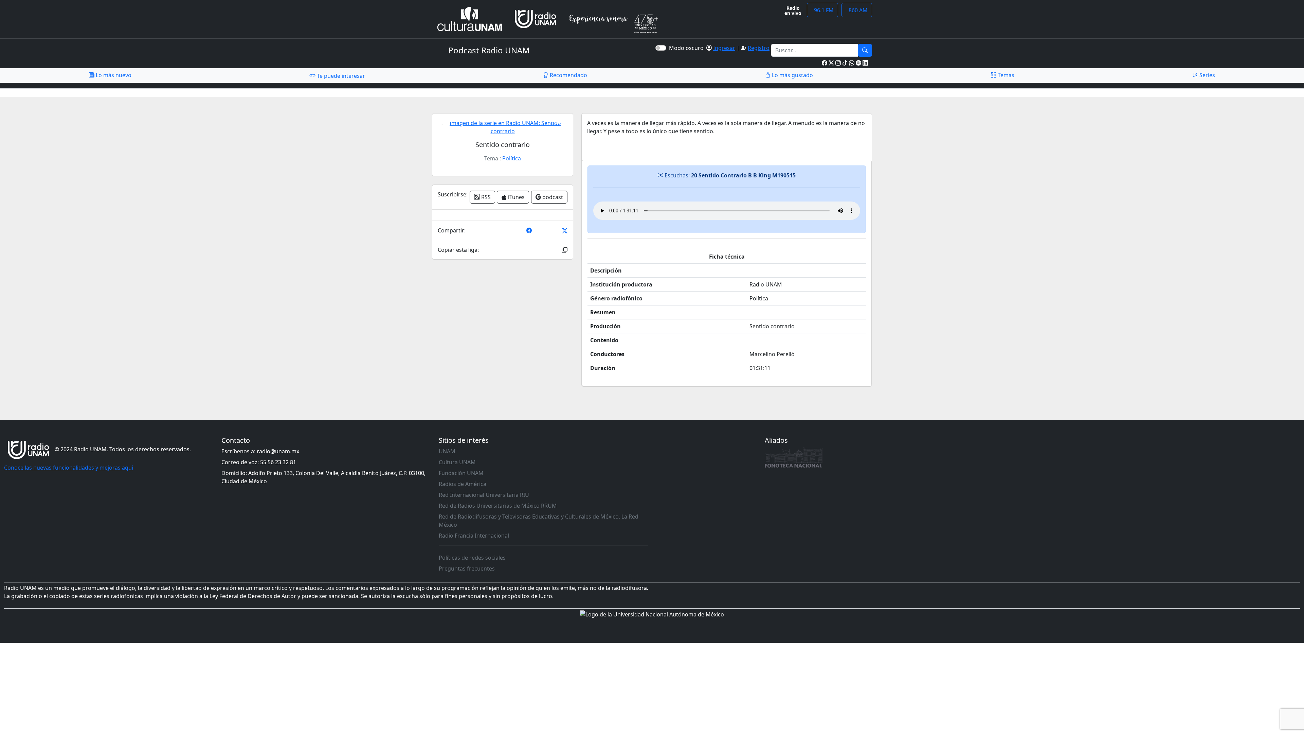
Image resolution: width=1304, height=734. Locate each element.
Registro (758, 48)
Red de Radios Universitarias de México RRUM (498, 505)
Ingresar (724, 48)
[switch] (660, 48)
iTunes (516, 197)
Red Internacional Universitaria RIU (484, 495)
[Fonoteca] (793, 457)
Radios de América (462, 484)
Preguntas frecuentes (467, 568)
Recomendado (567, 75)
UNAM (447, 451)
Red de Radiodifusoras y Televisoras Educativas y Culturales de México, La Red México (538, 520)
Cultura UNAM (457, 462)
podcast (552, 197)
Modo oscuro (687, 48)
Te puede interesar (340, 76)
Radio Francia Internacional (474, 535)
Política (511, 158)
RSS (485, 197)
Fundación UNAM (461, 473)
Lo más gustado (792, 75)
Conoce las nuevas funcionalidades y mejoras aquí (68, 467)
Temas (1005, 75)
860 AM (857, 10)
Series (1206, 75)
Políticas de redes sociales (472, 557)
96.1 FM (822, 10)
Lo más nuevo (112, 75)
